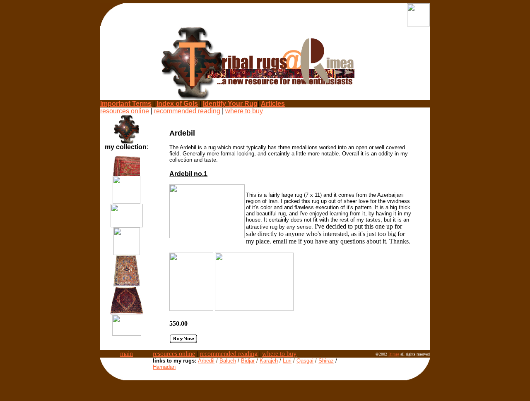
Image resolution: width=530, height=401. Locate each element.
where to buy (244, 111)
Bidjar (248, 361)
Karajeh (269, 361)
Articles (273, 103)
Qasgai (304, 361)
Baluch (227, 361)
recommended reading (187, 111)
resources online (124, 111)
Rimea (393, 354)
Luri (287, 361)
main (126, 353)
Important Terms (126, 103)
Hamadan (164, 367)
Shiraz (326, 361)
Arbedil (206, 361)
